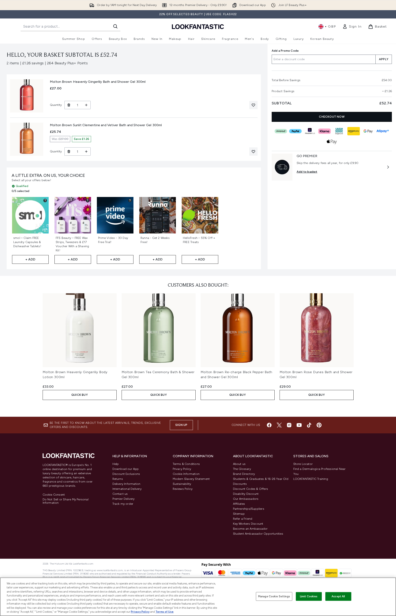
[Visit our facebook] (269, 425)
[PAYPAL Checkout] (295, 131)
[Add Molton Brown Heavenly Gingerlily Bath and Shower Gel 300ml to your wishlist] (253, 105)
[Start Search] (115, 26)
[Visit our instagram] (289, 425)
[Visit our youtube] (299, 425)
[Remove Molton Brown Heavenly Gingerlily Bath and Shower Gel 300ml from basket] (68, 105)
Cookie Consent (54, 494)
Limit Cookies (309, 596)
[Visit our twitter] (279, 425)
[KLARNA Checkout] (324, 131)
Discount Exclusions (126, 474)
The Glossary (242, 469)
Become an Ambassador (250, 528)
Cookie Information (186, 474)
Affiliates (239, 504)
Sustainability (182, 484)
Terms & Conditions (186, 464)
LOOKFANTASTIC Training (310, 479)
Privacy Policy (182, 469)
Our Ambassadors (246, 499)
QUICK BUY (79, 395)
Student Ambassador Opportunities (258, 533)
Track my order (122, 504)
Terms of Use (164, 611)
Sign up (181, 425)
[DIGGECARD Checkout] (339, 131)
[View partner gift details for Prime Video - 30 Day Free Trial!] (129, 200)
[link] (352, 26)
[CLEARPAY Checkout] (280, 131)
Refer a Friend (242, 519)
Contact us (120, 494)
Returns (117, 479)
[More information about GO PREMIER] (388, 167)
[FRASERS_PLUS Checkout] (309, 131)
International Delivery (127, 489)
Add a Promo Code (285, 51)
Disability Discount (246, 494)
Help (115, 464)
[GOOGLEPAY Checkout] (368, 131)
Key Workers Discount (248, 524)
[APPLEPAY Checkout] (331, 141)
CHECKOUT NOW (331, 117)
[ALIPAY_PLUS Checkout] (382, 131)
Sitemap (239, 514)
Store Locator (303, 464)
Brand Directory (244, 474)
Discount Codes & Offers (250, 489)
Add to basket (307, 172)
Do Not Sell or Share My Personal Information (66, 501)
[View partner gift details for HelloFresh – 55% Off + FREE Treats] (214, 200)
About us (239, 464)
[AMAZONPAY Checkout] (353, 131)
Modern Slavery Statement (191, 479)
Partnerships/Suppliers (248, 509)
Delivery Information (126, 484)
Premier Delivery (123, 499)
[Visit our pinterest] (319, 425)
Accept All (338, 596)
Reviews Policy (183, 489)
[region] (198, 596)
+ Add (30, 259)
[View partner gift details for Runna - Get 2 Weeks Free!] (172, 200)
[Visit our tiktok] (309, 425)
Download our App (125, 469)
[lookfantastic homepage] (198, 26)
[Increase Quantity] (86, 105)
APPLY (383, 59)
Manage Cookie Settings (274, 596)
